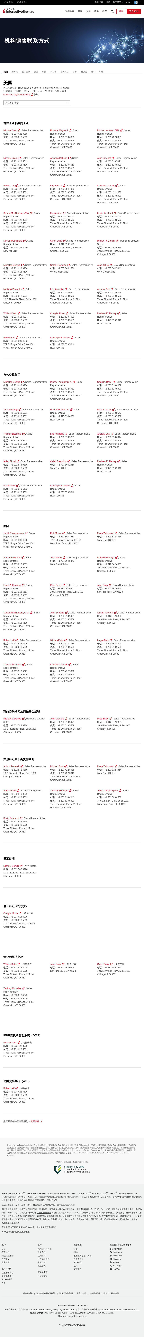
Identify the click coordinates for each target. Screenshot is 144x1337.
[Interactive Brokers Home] (18, 11)
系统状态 (42, 1266)
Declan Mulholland (12, 241)
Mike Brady (55, 585)
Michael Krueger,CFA (61, 382)
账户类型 (6, 1259)
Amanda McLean (58, 158)
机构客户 (21, 2)
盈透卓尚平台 (8, 1276)
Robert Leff (8, 185)
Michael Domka (11, 866)
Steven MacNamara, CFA (16, 213)
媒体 (76, 1266)
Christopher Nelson (60, 337)
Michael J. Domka (106, 241)
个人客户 (8, 2)
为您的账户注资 (44, 1249)
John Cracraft (104, 158)
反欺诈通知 (28, 1293)
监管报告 (78, 1269)
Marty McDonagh (11, 289)
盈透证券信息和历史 (82, 1256)
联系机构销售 (44, 1259)
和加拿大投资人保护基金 (74, 1145)
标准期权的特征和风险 (65, 1209)
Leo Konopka (57, 289)
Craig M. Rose (57, 313)
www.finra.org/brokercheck (16, 94)
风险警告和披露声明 (10, 1223)
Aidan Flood (9, 461)
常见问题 (42, 1262)
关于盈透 (117, 2)
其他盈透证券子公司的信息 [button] (73, 1325)
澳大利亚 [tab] (64, 72)
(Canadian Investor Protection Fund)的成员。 (119, 1309)
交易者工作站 (8, 1273)
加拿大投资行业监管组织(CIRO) (48, 1145)
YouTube (116, 1269)
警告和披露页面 (44, 1213)
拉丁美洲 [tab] (26, 72)
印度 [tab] (101, 72)
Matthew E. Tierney (106, 313)
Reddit (115, 1262)
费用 (80, 11)
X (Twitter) (117, 1266)
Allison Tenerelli (105, 612)
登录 (121, 11)
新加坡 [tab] (84, 72)
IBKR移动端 (7, 1279)
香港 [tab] (75, 72)
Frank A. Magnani (59, 130)
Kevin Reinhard (105, 213)
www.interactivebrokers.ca (74, 1316)
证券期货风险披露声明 (31, 1219)
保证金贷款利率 (50, 1216)
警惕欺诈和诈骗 (66, 1293)
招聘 (108, 2)
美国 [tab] (6, 72)
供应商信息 (43, 1276)
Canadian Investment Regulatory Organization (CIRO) (53, 1309)
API (3, 1283)
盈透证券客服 (124, 1209)
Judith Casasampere (13, 533)
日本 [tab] (93, 72)
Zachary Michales (59, 790)
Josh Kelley (103, 265)
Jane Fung (102, 585)
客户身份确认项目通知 (46, 1293)
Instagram (117, 1256)
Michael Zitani (10, 158)
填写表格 (34, 1121)
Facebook (117, 1252)
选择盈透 (69, 11)
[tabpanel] (72, 603)
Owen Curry (56, 241)
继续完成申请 (8, 1256)
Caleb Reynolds (58, 265)
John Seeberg (10, 409)
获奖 (76, 1249)
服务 (96, 11)
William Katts (9, 313)
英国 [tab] (36, 72)
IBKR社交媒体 (116, 1249)
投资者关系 (79, 1259)
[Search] (112, 11)
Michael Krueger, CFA (108, 130)
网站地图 (115, 1293)
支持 (128, 2)
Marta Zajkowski (105, 533)
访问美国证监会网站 (47, 1227)
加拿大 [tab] (15, 72)
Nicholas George (11, 265)
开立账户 (133, 11)
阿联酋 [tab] (53, 72)
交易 (88, 11)
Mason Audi (56, 213)
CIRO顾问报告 (82, 1162)
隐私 (105, 1293)
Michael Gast (9, 130)
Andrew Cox (103, 289)
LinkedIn (116, 1259)
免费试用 (99, 2)
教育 (104, 11)
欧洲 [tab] (44, 72)
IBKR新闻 (78, 1262)
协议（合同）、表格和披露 (88, 1293)
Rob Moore (8, 337)
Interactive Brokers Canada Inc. (72, 1305)
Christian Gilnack (105, 185)
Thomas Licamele (12, 434)
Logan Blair (56, 185)
